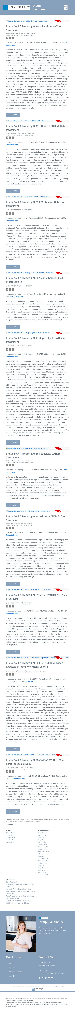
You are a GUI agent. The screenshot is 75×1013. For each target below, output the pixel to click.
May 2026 (41, 840)
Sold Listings (10, 842)
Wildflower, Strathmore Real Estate (17, 903)
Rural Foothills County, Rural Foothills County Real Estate (28, 769)
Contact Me (66, 7)
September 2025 (43, 851)
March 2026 (42, 842)
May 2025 (41, 856)
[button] (66, 7)
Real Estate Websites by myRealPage (53, 986)
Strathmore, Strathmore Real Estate (22, 35)
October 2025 (42, 849)
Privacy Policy (39, 986)
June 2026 (41, 837)
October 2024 (42, 863)
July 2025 (41, 854)
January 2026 (42, 844)
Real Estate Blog (11, 840)
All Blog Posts (10, 833)
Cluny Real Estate (12, 882)
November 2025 (43, 847)
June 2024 (41, 865)
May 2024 (41, 868)
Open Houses (10, 837)
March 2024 (42, 872)
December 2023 (43, 875)
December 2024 (43, 858)
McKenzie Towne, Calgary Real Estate (22, 604)
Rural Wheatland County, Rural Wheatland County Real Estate (29, 672)
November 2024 (43, 861)
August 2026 (42, 835)
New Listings (10, 835)
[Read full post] (37, 22)
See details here (12, 145)
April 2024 (41, 870)
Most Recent (42, 833)
